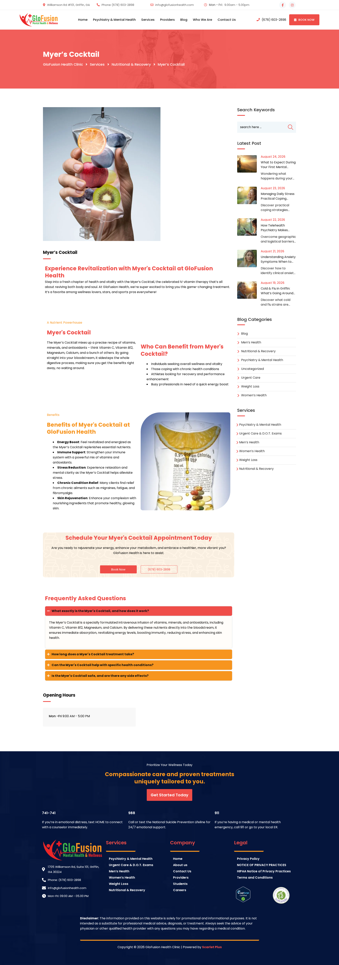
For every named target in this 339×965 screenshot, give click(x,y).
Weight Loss (250, 386)
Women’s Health (254, 395)
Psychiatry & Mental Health (262, 360)
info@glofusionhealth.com (174, 5)
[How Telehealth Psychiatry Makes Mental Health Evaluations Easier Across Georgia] (249, 227)
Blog (183, 19)
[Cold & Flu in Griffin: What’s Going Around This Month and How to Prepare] (249, 290)
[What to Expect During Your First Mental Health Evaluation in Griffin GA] (249, 164)
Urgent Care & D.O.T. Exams (260, 433)
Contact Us (227, 19)
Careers (179, 890)
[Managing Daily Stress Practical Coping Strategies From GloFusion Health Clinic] (249, 195)
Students (180, 884)
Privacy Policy (248, 858)
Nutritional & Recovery (258, 351)
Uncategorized (252, 369)
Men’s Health (251, 342)
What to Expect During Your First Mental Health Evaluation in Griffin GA (278, 169)
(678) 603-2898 (123, 5)
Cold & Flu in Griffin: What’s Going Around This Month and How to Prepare (278, 295)
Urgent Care (250, 377)
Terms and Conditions (255, 877)
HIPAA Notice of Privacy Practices (264, 871)
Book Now (306, 20)
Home (82, 19)
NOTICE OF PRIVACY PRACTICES (261, 865)
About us (180, 865)
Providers (181, 877)
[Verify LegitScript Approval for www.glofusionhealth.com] (243, 894)
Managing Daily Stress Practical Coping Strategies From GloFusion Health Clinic (278, 201)
